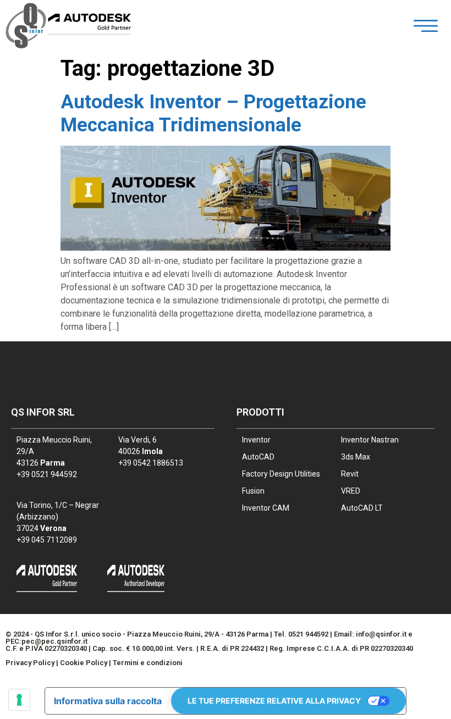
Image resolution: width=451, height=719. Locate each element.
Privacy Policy (30, 663)
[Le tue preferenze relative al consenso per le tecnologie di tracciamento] (19, 699)
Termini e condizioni (148, 663)
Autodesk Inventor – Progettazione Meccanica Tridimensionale (213, 113)
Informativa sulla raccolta (108, 700)
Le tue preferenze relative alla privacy (274, 700)
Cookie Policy (83, 663)
